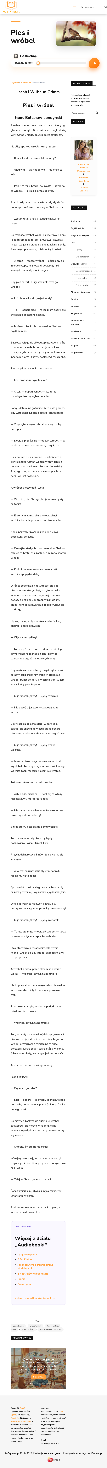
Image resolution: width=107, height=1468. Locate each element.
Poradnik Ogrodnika (83, 179)
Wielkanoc (83, 331)
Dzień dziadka (86, 285)
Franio (21, 1279)
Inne (83, 242)
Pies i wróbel (28, 1329)
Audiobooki (25, 82)
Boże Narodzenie (86, 271)
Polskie (83, 299)
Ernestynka (24, 1284)
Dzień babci (86, 278)
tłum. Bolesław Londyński (50, 1329)
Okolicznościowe (83, 263)
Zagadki (83, 345)
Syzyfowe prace (27, 1254)
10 (49, 1383)
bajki (62, 1411)
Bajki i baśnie (18, 1326)
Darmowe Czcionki (83, 189)
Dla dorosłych (86, 256)
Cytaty (86, 249)
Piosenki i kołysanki (83, 292)
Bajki (22, 1408)
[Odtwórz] (94, 63)
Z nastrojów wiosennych (33, 1274)
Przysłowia (83, 313)
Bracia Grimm (35, 1326)
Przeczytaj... (38, 1377)
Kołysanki (15, 1421)
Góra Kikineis (26, 1259)
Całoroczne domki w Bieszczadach (83, 167)
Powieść (83, 306)
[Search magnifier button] (97, 113)
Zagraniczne (83, 352)
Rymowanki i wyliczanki (83, 322)
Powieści (15, 1418)
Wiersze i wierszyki (83, 338)
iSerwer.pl (96, 1453)
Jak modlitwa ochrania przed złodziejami (35, 1266)
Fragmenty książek (83, 235)
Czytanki (15, 82)
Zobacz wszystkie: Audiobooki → (35, 1298)
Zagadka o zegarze (38, 1359)
